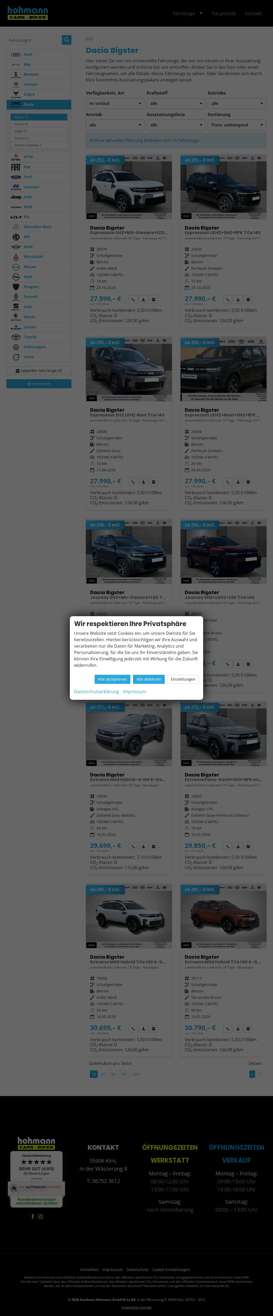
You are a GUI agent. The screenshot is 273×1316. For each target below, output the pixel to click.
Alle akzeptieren (112, 679)
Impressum (134, 691)
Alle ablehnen (148, 679)
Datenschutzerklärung (96, 691)
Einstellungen (183, 679)
